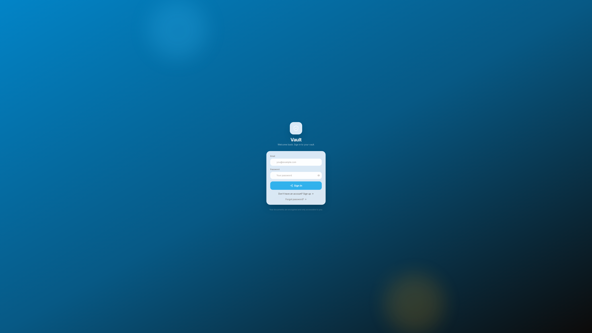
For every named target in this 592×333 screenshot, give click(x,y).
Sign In (298, 185)
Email (272, 156)
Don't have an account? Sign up (294, 193)
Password (275, 169)
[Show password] (318, 175)
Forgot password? (295, 199)
